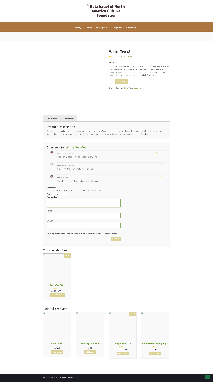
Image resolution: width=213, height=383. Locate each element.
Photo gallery (102, 28)
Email (50, 221)
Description (52, 118)
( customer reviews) (125, 57)
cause (135, 88)
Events (89, 28)
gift (139, 88)
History (78, 28)
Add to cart (121, 81)
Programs (117, 28)
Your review (52, 197)
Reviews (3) (69, 118)
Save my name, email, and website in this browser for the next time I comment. (83, 234)
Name (50, 211)
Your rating (51, 194)
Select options (57, 295)
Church (126, 88)
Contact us (131, 28)
